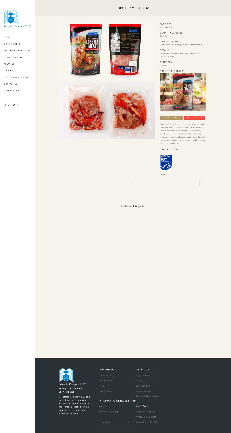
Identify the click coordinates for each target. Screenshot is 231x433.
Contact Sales (194, 118)
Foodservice (105, 381)
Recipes (103, 406)
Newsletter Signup (109, 412)
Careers (140, 381)
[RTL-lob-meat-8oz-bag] (107, 52)
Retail (102, 386)
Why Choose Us (144, 375)
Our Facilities (143, 386)
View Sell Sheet (171, 118)
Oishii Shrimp (106, 375)
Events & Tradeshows (147, 396)
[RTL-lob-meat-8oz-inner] (107, 112)
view (76, 230)
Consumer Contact (145, 412)
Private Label (106, 391)
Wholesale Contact (146, 417)
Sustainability (143, 391)
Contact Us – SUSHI (146, 422)
